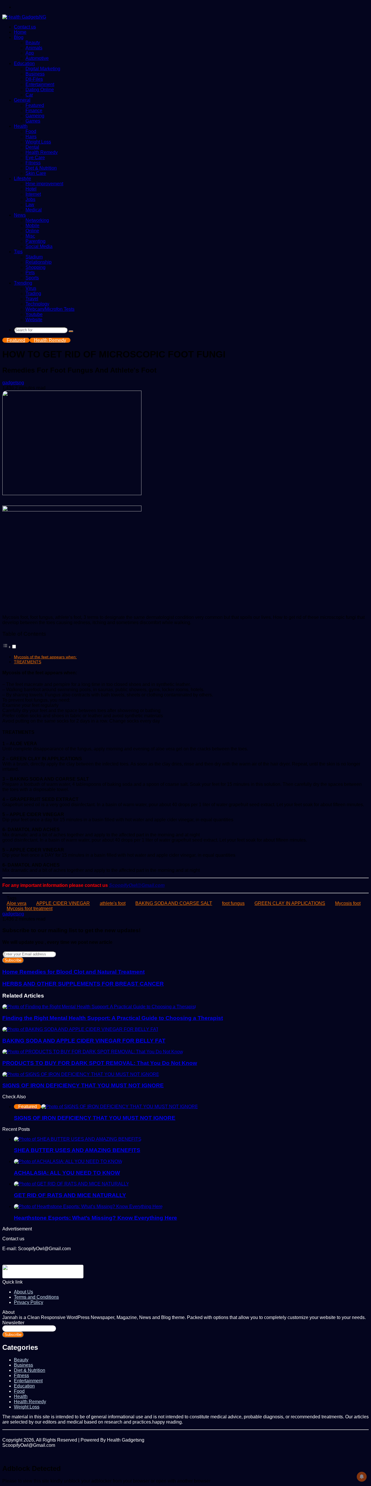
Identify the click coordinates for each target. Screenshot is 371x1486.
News (20, 215)
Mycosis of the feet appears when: (45, 657)
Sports (32, 277)
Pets (30, 272)
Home (20, 32)
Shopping (36, 267)
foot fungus (233, 903)
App (30, 53)
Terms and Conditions (36, 1297)
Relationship (39, 262)
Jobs (30, 199)
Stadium (34, 256)
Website (34, 319)
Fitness (33, 162)
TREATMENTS (27, 662)
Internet (33, 194)
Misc (30, 235)
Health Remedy (42, 152)
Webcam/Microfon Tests (50, 309)
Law (30, 204)
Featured (35, 105)
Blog (18, 37)
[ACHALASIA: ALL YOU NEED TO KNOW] (68, 1161)
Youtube (34, 314)
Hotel (31, 188)
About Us (23, 1291)
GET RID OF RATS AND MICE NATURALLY (70, 1195)
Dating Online (40, 89)
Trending (23, 283)
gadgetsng (13, 382)
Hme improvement (44, 183)
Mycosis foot (348, 903)
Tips (18, 251)
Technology (37, 303)
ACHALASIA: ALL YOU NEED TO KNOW (67, 1173)
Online (32, 230)
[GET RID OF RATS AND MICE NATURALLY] (71, 1183)
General (22, 100)
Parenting (36, 241)
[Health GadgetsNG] (24, 17)
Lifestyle (22, 178)
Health (21, 126)
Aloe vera (16, 903)
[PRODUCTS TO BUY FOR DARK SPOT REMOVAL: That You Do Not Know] (92, 1051)
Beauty (33, 42)
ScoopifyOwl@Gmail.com (137, 885)
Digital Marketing (43, 68)
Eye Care (35, 157)
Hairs (31, 136)
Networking (37, 220)
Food (31, 131)
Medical (34, 209)
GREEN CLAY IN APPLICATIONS (289, 903)
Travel (32, 298)
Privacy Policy (28, 1302)
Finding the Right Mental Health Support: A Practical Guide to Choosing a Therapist (112, 1018)
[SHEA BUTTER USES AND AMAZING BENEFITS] (77, 1139)
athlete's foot (113, 903)
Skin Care (36, 173)
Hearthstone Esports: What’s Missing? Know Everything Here (95, 1218)
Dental (32, 147)
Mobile (32, 225)
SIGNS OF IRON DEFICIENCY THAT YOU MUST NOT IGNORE (83, 1085)
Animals (34, 47)
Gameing (35, 115)
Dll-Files (34, 79)
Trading (33, 293)
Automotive (37, 58)
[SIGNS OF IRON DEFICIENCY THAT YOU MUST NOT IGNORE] (80, 1074)
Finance (34, 110)
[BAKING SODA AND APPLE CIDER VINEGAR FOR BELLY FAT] (80, 1029)
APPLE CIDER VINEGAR (63, 903)
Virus (31, 288)
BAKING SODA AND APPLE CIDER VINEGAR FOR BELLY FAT (84, 1041)
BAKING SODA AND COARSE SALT (173, 903)
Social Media (39, 246)
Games (33, 120)
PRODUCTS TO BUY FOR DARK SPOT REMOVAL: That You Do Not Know (99, 1063)
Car (29, 94)
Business (35, 73)
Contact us (25, 26)
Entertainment (40, 84)
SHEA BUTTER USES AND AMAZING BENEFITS (77, 1150)
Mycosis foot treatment (29, 908)
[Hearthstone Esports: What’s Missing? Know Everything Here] (88, 1206)
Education (24, 63)
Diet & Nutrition (41, 168)
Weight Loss (38, 141)
